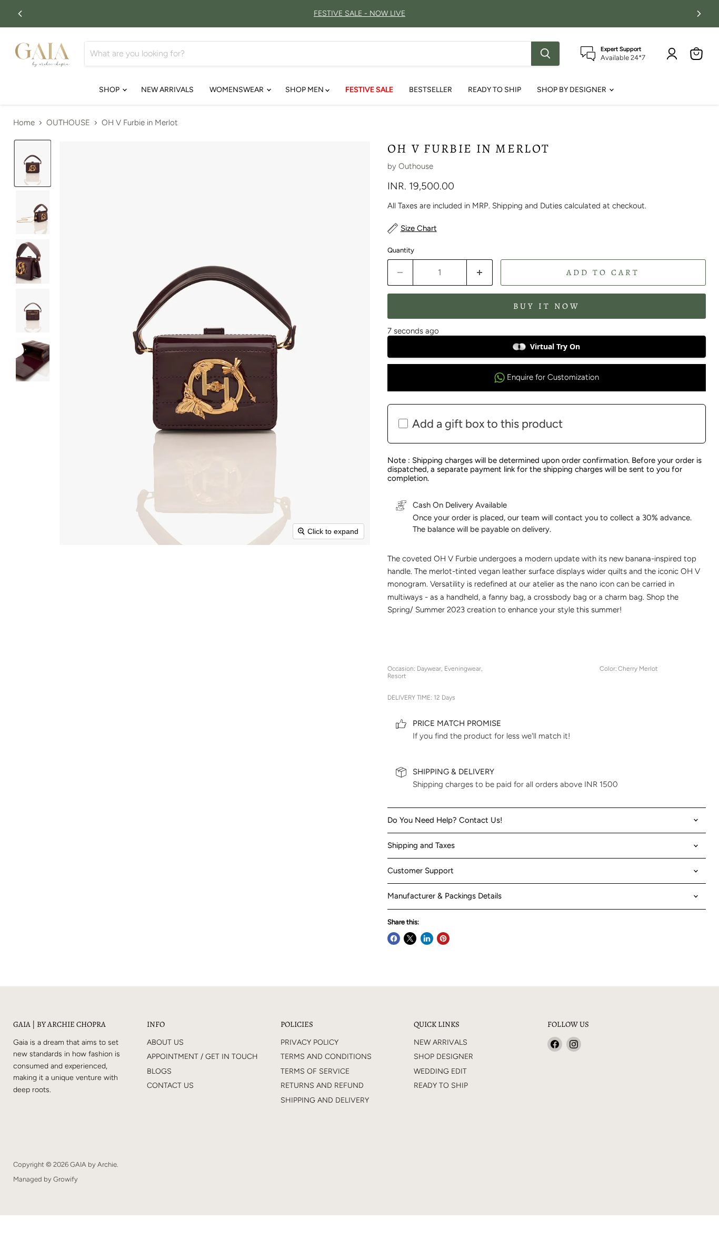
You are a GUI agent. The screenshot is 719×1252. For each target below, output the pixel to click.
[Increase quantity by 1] (480, 272)
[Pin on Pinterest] (443, 938)
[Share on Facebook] (393, 938)
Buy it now (546, 305)
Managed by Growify (45, 1179)
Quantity (400, 250)
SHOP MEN (305, 89)
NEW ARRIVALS (167, 89)
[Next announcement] (699, 13)
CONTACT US (170, 1085)
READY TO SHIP (494, 89)
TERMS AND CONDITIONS (326, 1056)
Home (24, 122)
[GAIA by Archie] (42, 53)
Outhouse (415, 166)
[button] (33, 163)
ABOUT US (165, 1042)
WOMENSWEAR (237, 89)
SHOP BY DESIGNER (572, 89)
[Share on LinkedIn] (427, 938)
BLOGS (159, 1071)
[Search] (545, 54)
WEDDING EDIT (440, 1071)
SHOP (110, 89)
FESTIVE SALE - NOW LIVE (359, 13)
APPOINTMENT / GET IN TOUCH (202, 1056)
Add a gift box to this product (487, 424)
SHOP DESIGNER (443, 1056)
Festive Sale (369, 89)
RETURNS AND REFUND (322, 1085)
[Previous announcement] (20, 13)
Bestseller (430, 89)
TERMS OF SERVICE (315, 1071)
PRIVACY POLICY (309, 1042)
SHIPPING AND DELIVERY (325, 1100)
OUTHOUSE (68, 122)
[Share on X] (410, 938)
